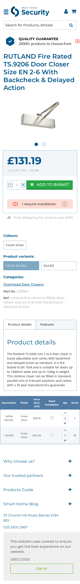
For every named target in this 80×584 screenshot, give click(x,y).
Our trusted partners (23, 475)
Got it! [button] (41, 569)
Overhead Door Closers (23, 284)
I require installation (39, 204)
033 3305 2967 (15, 527)
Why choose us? (19, 461)
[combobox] (40, 25)
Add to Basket (53, 184)
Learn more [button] (20, 559)
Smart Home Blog (20, 504)
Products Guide (18, 489)
